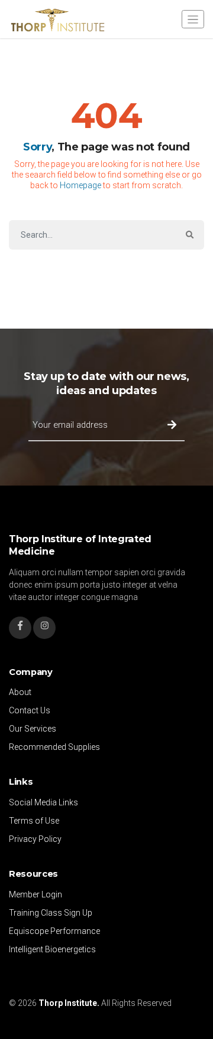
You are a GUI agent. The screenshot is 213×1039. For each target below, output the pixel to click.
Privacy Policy (35, 839)
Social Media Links (43, 802)
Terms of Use (34, 820)
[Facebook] (20, 628)
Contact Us (29, 710)
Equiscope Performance (54, 931)
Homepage (80, 185)
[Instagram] (44, 628)
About (20, 692)
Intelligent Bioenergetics (52, 949)
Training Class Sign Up (50, 912)
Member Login (35, 894)
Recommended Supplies (54, 747)
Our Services (32, 728)
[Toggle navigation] (193, 19)
